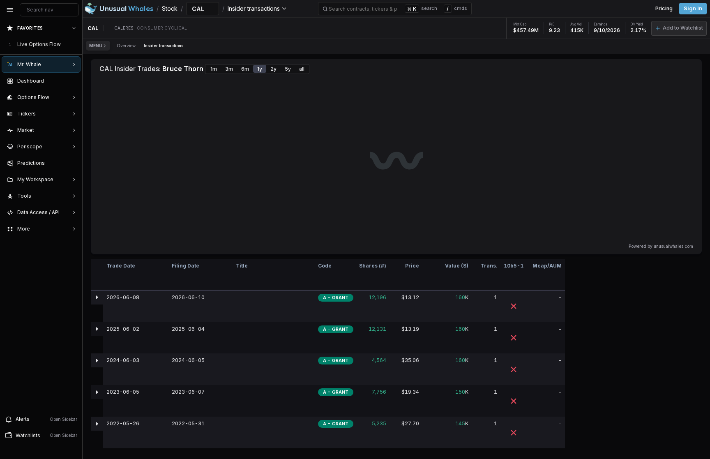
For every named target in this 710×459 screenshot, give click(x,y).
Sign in (693, 8)
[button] (679, 28)
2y (273, 69)
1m (213, 69)
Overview (126, 45)
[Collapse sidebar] (9, 9)
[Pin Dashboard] (72, 81)
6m (245, 69)
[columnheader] (97, 275)
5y (288, 69)
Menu (95, 45)
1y (259, 69)
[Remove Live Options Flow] (74, 44)
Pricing (664, 8)
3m (229, 69)
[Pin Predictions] (72, 163)
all (301, 69)
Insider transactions (163, 45)
